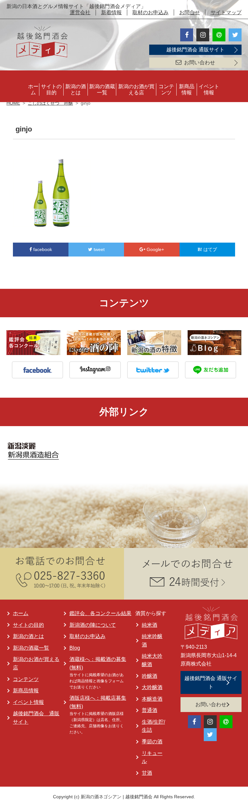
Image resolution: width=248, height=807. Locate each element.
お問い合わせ (199, 62)
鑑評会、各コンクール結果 (100, 613)
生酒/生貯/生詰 (153, 726)
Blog (74, 648)
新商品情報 (186, 89)
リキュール (152, 757)
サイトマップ (226, 12)
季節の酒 (152, 741)
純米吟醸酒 (152, 640)
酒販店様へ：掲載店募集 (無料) (97, 702)
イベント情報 (209, 89)
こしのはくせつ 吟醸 (50, 103)
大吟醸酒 (152, 687)
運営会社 (80, 12)
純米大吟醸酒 (152, 660)
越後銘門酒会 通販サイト (195, 49)
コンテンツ (166, 89)
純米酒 (149, 625)
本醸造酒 (152, 699)
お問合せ (189, 12)
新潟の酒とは (75, 89)
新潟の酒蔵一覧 (102, 89)
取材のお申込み (150, 12)
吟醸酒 (149, 676)
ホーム (33, 89)
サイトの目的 (51, 89)
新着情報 (111, 12)
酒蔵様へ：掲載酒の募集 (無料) (97, 663)
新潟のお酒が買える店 (136, 89)
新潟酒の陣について (92, 625)
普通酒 (149, 710)
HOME (13, 103)
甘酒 (147, 773)
